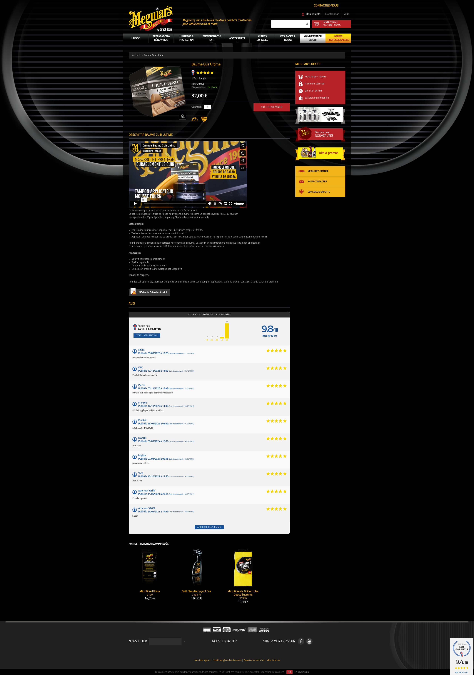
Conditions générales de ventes (227, 660)
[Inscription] (183, 641)
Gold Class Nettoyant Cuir (196, 591)
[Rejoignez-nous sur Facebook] (301, 641)
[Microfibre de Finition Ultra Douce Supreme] (243, 568)
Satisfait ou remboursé (317, 98)
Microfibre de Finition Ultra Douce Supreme (243, 593)
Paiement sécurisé (314, 84)
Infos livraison (273, 660)
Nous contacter (317, 181)
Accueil (136, 55)
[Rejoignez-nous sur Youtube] (309, 641)
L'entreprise (332, 13)
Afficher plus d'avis (209, 527)
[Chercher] (307, 23)
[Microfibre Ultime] (150, 568)
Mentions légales (202, 660)
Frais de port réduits (315, 77)
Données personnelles (254, 660)
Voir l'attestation (146, 336)
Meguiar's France (318, 171)
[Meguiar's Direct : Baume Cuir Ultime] (157, 90)
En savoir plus (301, 672)
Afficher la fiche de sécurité (153, 292)
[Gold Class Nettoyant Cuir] (196, 568)
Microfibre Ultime (150, 591)
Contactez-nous (326, 5)
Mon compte (313, 13)
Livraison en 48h (313, 91)
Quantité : (197, 107)
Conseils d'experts (319, 192)
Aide (346, 13)
